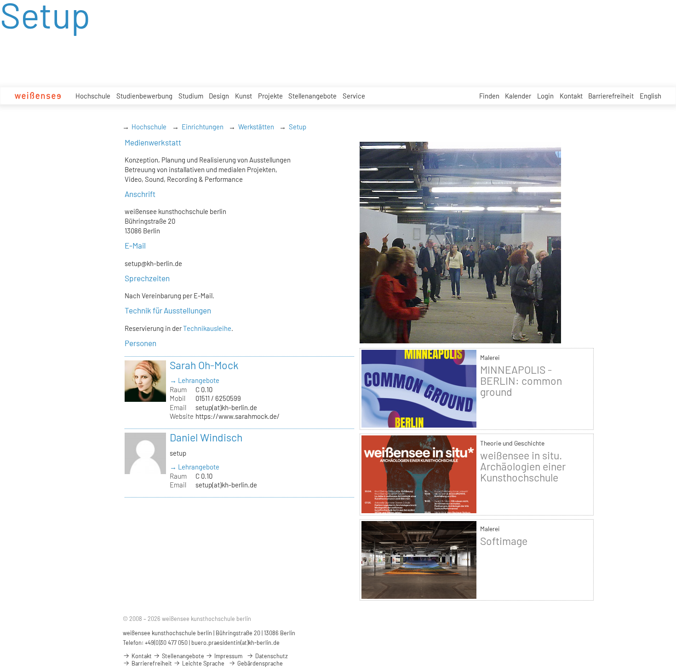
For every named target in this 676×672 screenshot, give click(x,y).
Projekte (270, 96)
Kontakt (571, 96)
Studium (190, 96)
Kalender (518, 96)
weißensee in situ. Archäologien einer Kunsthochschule (523, 466)
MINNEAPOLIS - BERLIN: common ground (521, 380)
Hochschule (92, 96)
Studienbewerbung (144, 96)
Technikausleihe (207, 328)
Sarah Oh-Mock (204, 365)
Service (354, 96)
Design (219, 96)
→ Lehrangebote (194, 380)
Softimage (503, 540)
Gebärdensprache (259, 663)
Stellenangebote (312, 96)
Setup (297, 126)
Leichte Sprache (202, 663)
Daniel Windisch (206, 437)
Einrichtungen (202, 126)
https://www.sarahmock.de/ (237, 416)
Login (545, 96)
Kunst (243, 96)
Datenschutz (271, 656)
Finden (489, 96)
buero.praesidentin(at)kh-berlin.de (235, 642)
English (650, 96)
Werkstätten (256, 126)
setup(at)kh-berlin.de (226, 407)
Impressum (227, 656)
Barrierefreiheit (611, 96)
